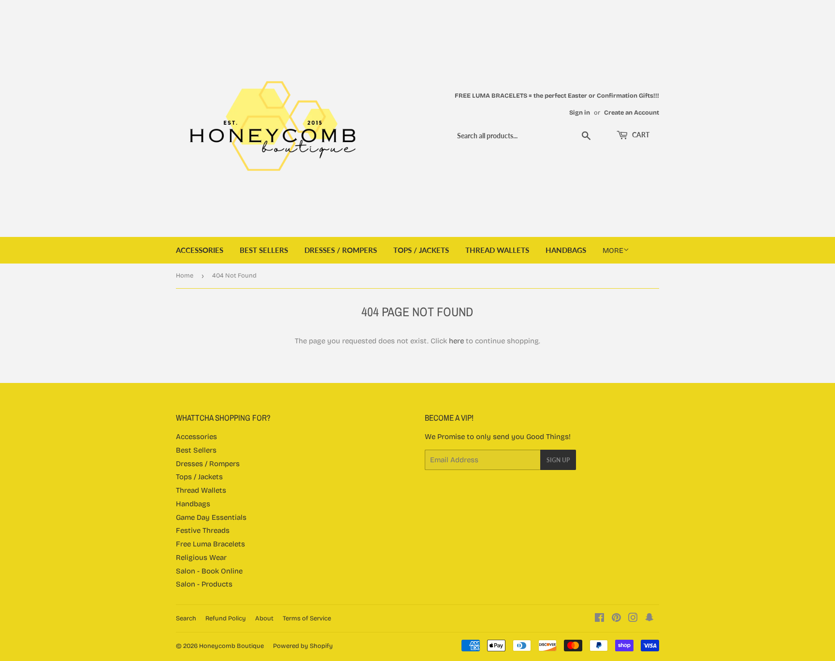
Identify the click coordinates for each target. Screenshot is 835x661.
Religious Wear (201, 557)
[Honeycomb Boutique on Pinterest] (616, 619)
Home (184, 275)
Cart (640, 135)
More (613, 250)
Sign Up (558, 460)
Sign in (579, 112)
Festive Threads (203, 530)
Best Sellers (264, 250)
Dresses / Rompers (340, 250)
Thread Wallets (497, 250)
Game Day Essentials (211, 517)
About (264, 618)
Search (186, 618)
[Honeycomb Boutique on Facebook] (599, 619)
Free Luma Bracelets (210, 544)
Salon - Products (204, 584)
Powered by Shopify (303, 646)
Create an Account (631, 112)
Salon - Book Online (209, 571)
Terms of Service (307, 618)
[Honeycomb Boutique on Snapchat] (649, 619)
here (456, 341)
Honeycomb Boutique (231, 646)
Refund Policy (225, 618)
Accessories (199, 250)
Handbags (566, 250)
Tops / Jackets (421, 250)
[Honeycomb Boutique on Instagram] (633, 619)
